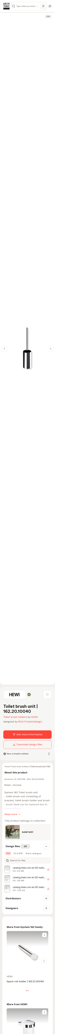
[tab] (8, 853)
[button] (26, 990)
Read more (10, 814)
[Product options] (44, 935)
